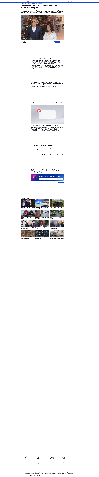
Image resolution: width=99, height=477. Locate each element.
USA (37, 462)
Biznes (50, 1)
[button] (68, 1)
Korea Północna (39, 456)
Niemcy (38, 463)
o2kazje (36, 1)
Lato (50, 461)
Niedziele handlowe (52, 457)
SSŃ (23, 41)
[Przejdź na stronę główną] (26, 1)
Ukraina (38, 457)
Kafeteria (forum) (27, 457)
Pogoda (46, 1)
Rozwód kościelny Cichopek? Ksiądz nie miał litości (44, 58)
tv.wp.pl (26, 458)
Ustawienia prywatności (61, 470)
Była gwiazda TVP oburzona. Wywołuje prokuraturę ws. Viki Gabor (46, 125)
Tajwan (38, 461)
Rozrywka (42, 1)
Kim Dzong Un (63, 456)
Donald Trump (63, 457)
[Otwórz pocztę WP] (65, 1)
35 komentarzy (61, 182)
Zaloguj (71, 1)
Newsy (50, 456)
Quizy (39, 1)
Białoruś (38, 464)
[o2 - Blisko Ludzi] (28, 1)
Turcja (38, 458)
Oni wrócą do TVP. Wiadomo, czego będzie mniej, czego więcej (46, 86)
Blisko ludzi (32, 1)
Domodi (26, 456)
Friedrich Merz (63, 462)
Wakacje (50, 462)
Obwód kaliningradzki (52, 458)
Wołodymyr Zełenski (64, 461)
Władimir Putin (63, 458)
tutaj (39, 475)
